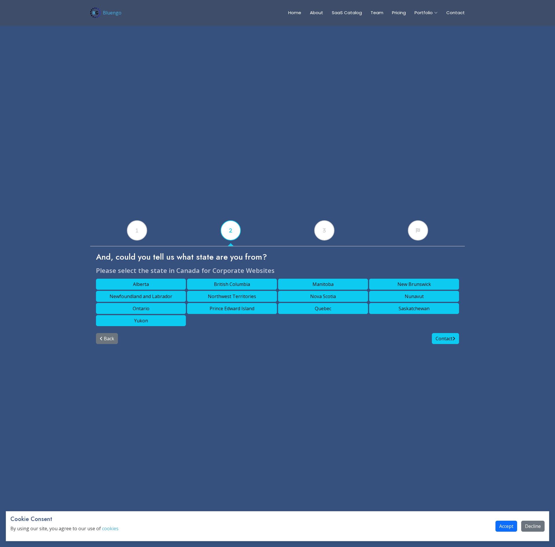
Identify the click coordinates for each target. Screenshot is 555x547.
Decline (533, 526)
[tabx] (137, 230)
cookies (110, 528)
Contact (455, 13)
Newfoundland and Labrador (141, 296)
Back (108, 338)
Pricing (399, 13)
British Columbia (232, 284)
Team (377, 13)
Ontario (141, 308)
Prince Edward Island (232, 308)
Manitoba (323, 284)
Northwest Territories (232, 296)
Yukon (141, 320)
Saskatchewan (414, 308)
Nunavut (414, 296)
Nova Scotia (323, 296)
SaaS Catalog (347, 13)
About (316, 13)
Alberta (141, 284)
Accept (506, 526)
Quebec (323, 308)
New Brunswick (414, 284)
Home (294, 13)
